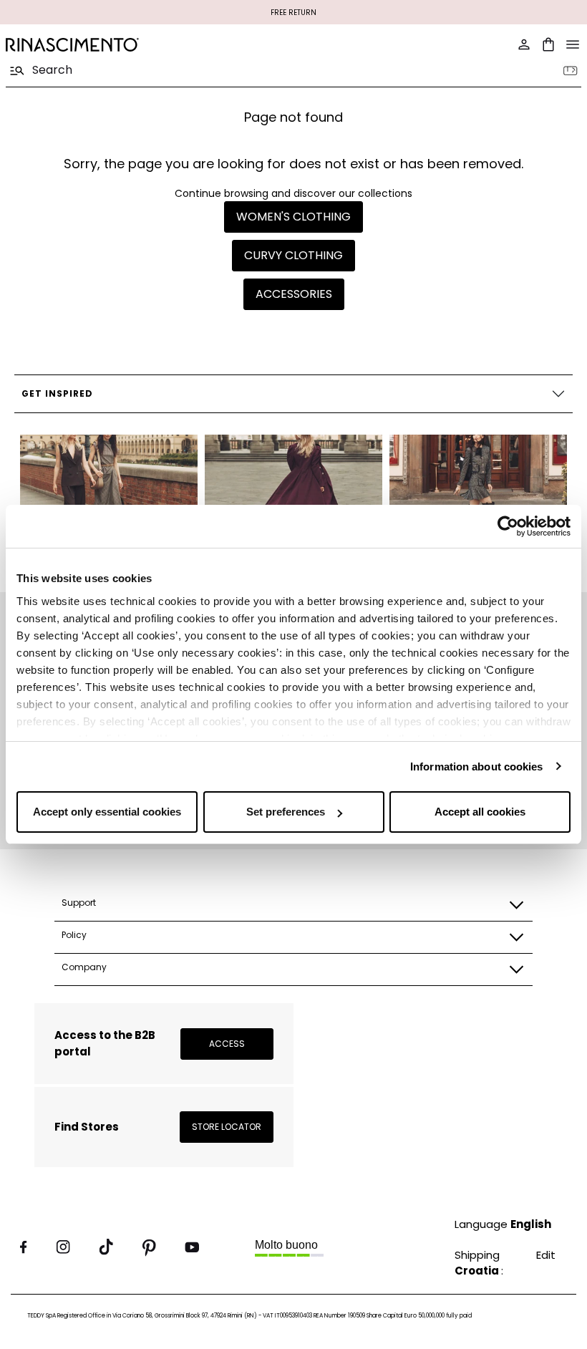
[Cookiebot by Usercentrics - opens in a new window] (508, 526)
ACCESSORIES (294, 294)
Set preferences (285, 812)
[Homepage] (145, 44)
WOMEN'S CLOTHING (293, 216)
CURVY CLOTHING (293, 255)
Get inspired (57, 393)
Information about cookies (476, 766)
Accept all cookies (480, 812)
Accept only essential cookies (107, 812)
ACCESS (227, 1044)
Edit (546, 1254)
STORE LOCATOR (226, 1127)
